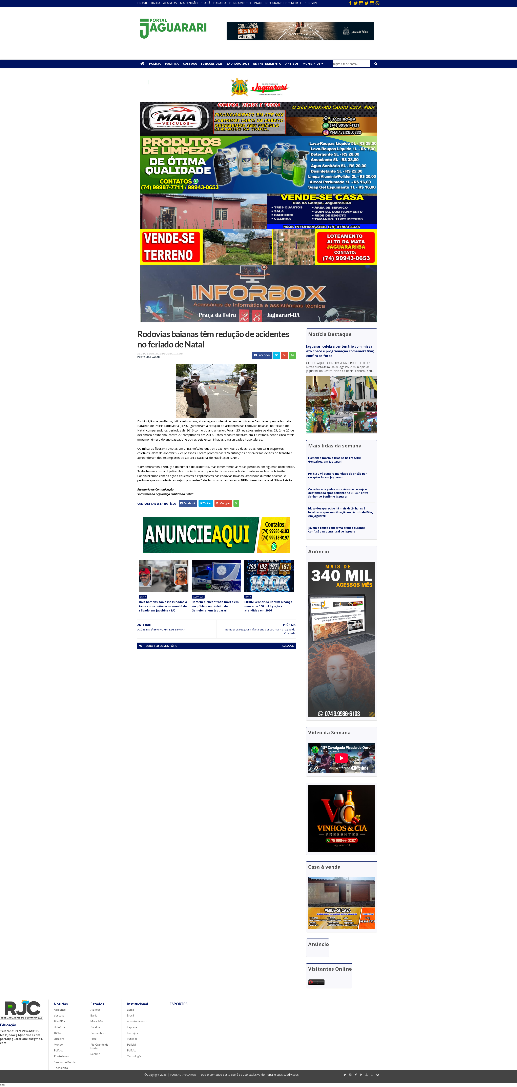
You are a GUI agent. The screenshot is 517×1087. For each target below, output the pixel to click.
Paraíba (219, 3)
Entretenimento (267, 63)
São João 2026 (238, 63)
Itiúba (57, 1033)
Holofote (59, 1027)
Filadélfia (59, 1021)
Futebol (132, 1038)
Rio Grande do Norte (283, 3)
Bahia (155, 3)
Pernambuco (240, 3)
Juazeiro (59, 1038)
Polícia (155, 63)
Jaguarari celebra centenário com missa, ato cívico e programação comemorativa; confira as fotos (340, 351)
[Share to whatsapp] (292, 355)
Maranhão (189, 3)
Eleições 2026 (212, 63)
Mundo (58, 1044)
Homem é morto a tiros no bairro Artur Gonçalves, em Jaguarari (334, 459)
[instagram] (361, 3)
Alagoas (170, 3)
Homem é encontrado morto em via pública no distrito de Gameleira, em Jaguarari (215, 606)
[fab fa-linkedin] (361, 1075)
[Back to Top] (377, 1075)
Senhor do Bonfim (65, 1062)
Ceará (205, 3)
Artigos (292, 63)
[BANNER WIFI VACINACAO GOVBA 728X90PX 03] (300, 39)
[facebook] (350, 3)
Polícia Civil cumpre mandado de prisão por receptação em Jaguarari (337, 475)
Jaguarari (198, 596)
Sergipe (311, 3)
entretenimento (137, 1021)
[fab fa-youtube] (366, 1075)
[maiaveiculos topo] (258, 135)
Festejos (132, 1033)
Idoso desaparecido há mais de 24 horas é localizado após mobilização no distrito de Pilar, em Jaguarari (340, 512)
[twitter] (355, 3)
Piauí (258, 3)
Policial (131, 1044)
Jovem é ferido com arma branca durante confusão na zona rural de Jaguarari (336, 529)
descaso (59, 1015)
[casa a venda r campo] (258, 228)
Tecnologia (61, 1067)
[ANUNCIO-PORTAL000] (216, 552)
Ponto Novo (61, 1056)
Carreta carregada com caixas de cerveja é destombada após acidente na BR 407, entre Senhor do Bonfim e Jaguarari (338, 492)
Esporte (132, 1027)
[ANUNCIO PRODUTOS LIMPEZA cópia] (258, 192)
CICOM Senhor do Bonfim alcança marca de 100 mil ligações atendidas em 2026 (268, 606)
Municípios (311, 63)
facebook (287, 645)
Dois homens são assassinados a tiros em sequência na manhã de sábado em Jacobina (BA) (163, 606)
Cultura (190, 63)
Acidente (60, 1009)
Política (172, 63)
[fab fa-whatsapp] (377, 3)
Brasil (142, 3)
